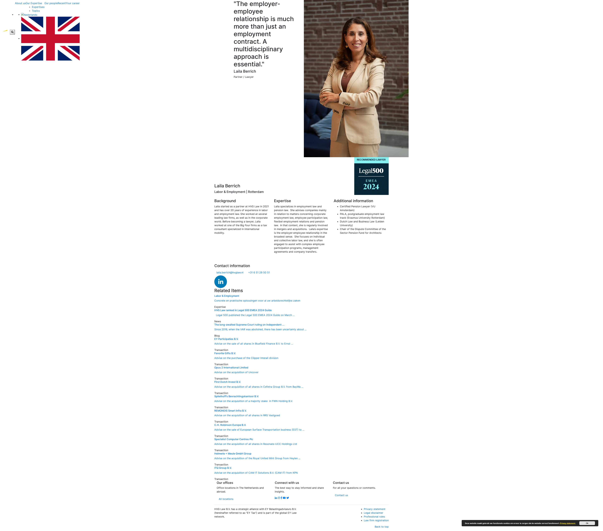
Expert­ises (38, 6)
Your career (73, 3)
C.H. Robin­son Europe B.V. (230, 424)
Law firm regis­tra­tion (376, 520)
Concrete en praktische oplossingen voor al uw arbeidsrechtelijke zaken (257, 300)
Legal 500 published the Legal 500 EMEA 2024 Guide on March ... (254, 315)
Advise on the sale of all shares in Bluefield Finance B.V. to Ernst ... (253, 343)
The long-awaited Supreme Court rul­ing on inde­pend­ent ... (249, 324)
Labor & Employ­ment (226, 295)
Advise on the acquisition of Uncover (236, 372)
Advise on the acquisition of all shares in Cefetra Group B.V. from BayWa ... (258, 386)
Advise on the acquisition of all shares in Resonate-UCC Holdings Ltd (255, 443)
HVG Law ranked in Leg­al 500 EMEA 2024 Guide (243, 310)
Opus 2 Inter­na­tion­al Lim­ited (231, 367)
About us (20, 3)
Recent (62, 3)
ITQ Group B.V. (223, 467)
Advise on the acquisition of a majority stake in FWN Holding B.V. (253, 401)
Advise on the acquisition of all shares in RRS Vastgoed (247, 415)
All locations (226, 499)
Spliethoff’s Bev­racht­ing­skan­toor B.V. (236, 396)
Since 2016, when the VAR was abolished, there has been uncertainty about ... (260, 329)
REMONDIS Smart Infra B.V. (230, 410)
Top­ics (36, 10)
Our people (51, 3)
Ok (587, 523)
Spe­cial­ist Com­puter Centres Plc (233, 439)
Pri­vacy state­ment (374, 509)
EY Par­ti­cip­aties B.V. (226, 338)
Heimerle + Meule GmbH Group (232, 453)
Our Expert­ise (34, 3)
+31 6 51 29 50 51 (259, 272)
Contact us (341, 495)
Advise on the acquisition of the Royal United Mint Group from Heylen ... (257, 458)
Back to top (382, 526)
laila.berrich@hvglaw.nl (229, 272)
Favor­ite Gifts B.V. (225, 353)
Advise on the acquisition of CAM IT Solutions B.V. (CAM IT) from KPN (256, 472)
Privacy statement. (568, 523)
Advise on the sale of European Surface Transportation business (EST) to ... (259, 429)
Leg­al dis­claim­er (373, 512)
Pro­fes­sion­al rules (374, 516)
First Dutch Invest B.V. (227, 381)
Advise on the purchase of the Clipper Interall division (246, 358)
